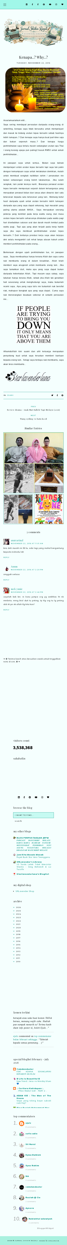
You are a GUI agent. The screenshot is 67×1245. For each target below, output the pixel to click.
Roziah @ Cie (33, 1197)
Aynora (30, 1208)
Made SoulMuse (49, 1241)
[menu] (4, 4)
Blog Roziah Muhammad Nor (33, 1107)
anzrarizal (17, 540)
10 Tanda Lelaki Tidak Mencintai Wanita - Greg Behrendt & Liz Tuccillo (34, 866)
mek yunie (17, 589)
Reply (6, 557)
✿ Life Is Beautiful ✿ (28, 1078)
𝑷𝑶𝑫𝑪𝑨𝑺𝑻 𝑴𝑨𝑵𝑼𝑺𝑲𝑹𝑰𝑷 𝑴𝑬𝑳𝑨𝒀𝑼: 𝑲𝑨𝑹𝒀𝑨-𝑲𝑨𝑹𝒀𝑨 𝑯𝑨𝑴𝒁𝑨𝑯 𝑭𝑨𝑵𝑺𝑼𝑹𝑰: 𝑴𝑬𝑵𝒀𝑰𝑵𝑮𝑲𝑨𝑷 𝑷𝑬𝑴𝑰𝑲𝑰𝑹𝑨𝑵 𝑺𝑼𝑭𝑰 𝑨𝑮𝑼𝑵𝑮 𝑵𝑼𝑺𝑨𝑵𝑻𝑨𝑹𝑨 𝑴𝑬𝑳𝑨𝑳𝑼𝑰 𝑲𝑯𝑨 (34, 845)
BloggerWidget (45, 1228)
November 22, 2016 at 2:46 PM (27, 592)
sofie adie (31, 1133)
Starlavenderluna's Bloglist (33, 874)
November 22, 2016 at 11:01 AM (27, 543)
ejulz (15, 1033)
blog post (38, 1048)
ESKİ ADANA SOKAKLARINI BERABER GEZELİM (34, 1072)
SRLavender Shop (25, 891)
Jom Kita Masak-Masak (30, 854)
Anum (14, 566)
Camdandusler (25, 1069)
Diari (10, 395)
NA (27, 1176)
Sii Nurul (30, 1144)
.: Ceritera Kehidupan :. (30, 1088)
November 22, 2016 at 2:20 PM (27, 570)
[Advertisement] (33, 705)
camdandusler (34, 1187)
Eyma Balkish (33, 1155)
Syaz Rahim (32, 1165)
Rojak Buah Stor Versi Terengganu (33, 857)
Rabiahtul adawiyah (40, 1218)
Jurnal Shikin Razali (26, 1240)
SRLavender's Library (29, 862)
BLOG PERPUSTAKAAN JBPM (33, 838)
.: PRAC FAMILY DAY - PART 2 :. (32, 1091)
